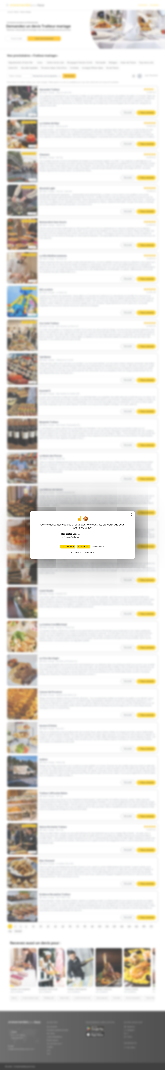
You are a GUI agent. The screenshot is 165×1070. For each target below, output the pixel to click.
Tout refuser (83, 546)
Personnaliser (98, 546)
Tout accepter (68, 546)
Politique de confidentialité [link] (82, 552)
